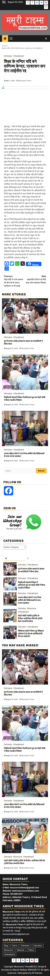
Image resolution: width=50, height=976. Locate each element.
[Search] (46, 38)
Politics (31, 950)
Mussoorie (31, 608)
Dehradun (8, 56)
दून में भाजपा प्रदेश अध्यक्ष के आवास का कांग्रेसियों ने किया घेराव (31, 570)
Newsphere (23, 973)
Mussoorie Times (24, 81)
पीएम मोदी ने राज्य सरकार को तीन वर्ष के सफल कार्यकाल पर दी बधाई (13, 281)
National (20, 950)
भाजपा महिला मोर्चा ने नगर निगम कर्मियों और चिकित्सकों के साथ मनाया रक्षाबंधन (29, 600)
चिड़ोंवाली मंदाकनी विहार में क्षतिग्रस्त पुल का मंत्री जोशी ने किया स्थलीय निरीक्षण (31, 585)
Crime (14, 946)
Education (38, 946)
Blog (6, 946)
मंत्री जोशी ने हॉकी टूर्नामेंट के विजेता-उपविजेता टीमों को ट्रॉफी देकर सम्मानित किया (30, 618)
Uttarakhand (18, 56)
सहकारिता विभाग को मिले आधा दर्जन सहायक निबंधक (36, 279)
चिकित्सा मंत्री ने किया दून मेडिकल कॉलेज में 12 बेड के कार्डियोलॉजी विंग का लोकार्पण (31, 634)
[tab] (14, 558)
